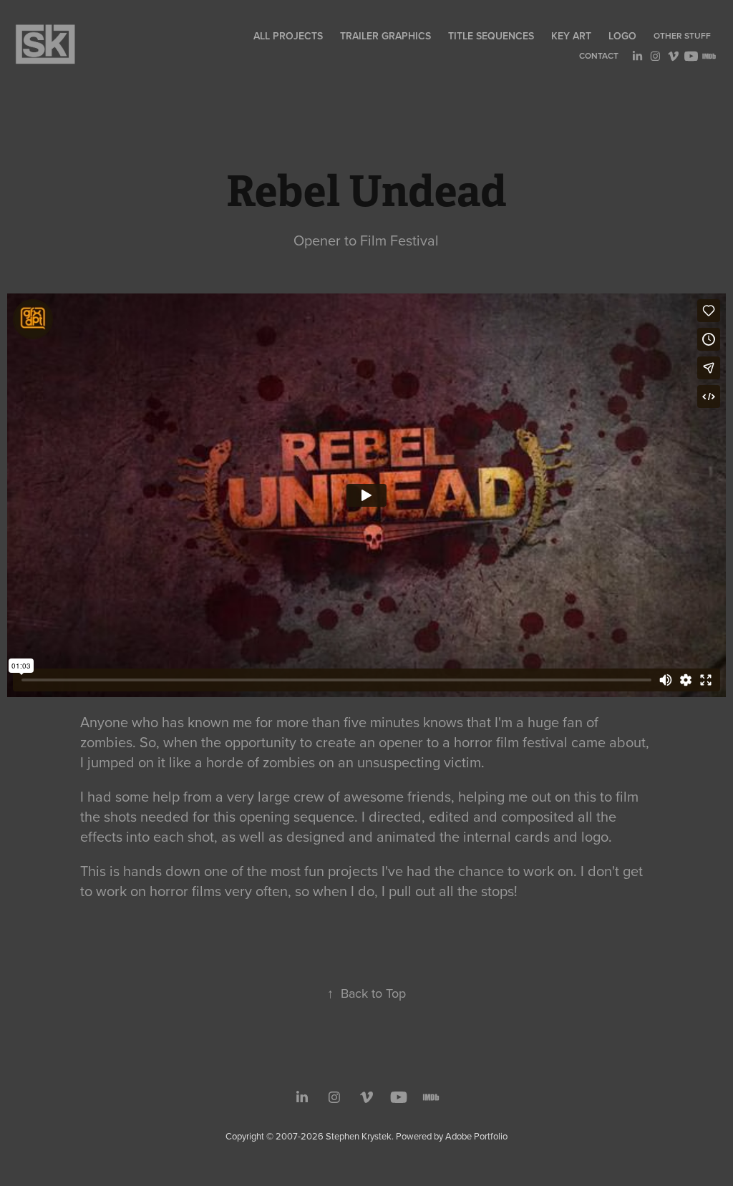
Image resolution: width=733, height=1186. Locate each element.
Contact (598, 55)
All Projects (288, 36)
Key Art (571, 36)
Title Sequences (491, 36)
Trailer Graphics (385, 36)
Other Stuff (682, 35)
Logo (622, 36)
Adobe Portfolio (476, 1135)
